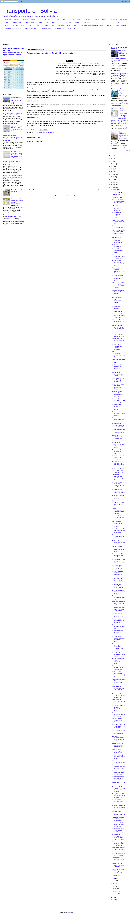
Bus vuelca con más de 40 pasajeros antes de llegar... (118, 379)
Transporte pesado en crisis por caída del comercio (118, 714)
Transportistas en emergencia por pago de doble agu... (117, 278)
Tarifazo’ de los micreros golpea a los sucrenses (118, 750)
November (116, 192)
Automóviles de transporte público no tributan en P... (118, 425)
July (114, 878)
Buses (79, 19)
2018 (112, 179)
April (114, 886)
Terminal (75, 25)
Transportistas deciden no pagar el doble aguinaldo (118, 813)
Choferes (104, 19)
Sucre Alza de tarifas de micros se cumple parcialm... (118, 732)
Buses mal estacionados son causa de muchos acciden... (118, 738)
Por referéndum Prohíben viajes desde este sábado (118, 491)
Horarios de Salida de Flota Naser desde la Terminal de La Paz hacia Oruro (17, 128)
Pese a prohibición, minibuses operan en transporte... (118, 201)
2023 (112, 166)
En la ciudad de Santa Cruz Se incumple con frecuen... (117, 524)
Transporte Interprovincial (30, 28)
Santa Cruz (30, 25)
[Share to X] (43, 130)
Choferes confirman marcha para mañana (118, 496)
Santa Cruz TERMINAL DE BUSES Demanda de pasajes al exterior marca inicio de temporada (12, 138)
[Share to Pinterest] (47, 130)
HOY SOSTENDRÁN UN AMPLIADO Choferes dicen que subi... (118, 232)
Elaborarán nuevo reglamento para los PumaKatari (118, 772)
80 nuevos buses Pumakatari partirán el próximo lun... (118, 354)
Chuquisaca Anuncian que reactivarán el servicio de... (118, 419)
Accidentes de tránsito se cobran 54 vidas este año (118, 536)
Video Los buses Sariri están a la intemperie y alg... (118, 334)
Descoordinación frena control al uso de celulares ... (118, 256)
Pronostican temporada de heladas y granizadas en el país (122, 94)
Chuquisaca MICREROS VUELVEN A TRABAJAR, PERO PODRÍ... (118, 647)
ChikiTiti (97, 19)
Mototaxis (77, 22)
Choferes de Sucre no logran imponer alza (118, 626)
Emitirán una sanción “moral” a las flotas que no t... (118, 591)
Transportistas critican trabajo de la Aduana (118, 620)
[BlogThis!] (41, 130)
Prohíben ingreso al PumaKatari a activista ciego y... (118, 830)
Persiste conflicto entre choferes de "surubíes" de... (118, 567)
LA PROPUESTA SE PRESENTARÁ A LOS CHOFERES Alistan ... (118, 285)
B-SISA (57, 19)
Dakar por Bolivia (116, 132)
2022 (112, 169)
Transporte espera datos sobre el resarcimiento (117, 632)
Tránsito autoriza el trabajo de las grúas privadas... (118, 457)
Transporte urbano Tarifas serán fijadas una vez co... (117, 573)
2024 (112, 164)
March (115, 888)
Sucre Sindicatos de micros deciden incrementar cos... (118, 801)
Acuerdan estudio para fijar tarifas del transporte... (118, 315)
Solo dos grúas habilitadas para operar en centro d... (118, 464)
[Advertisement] (66, 37)
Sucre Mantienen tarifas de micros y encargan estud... (118, 614)
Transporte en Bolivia (30, 11)
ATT (41, 19)
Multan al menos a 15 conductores (118, 245)
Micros (60, 22)
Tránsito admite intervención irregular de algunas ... (117, 407)
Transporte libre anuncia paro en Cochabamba (117, 667)
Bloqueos (71, 19)
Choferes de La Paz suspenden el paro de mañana (118, 859)
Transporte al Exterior (120, 25)
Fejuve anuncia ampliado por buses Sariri (117, 451)
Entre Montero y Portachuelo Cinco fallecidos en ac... (118, 701)
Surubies (45, 25)
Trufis (69, 28)
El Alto (6, 22)
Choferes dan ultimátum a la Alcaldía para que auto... (118, 477)
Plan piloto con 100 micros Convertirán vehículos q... (118, 795)
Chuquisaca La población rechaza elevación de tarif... (118, 766)
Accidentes (8, 19)
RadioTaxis (15, 25)
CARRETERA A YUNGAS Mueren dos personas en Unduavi (118, 511)
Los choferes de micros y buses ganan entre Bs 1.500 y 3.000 (12, 215)
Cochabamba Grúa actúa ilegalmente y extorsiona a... (118, 555)
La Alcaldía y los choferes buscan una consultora (118, 340)
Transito (109, 25)
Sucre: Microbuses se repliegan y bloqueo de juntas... (118, 708)
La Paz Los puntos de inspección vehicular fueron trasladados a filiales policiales (13, 177)
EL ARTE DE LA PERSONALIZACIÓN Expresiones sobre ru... (118, 789)
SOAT (38, 25)
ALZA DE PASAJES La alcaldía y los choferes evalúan (118, 818)
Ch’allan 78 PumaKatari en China (117, 250)
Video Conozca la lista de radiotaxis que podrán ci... (118, 745)
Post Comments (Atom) (71, 196)
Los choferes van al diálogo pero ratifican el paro (118, 870)
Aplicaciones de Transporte (29, 19)
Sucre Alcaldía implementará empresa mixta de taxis (118, 263)
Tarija (53, 25)
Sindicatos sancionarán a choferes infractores (117, 208)
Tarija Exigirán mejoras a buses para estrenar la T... (118, 689)
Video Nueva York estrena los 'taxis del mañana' (118, 824)
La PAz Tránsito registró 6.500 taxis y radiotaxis (118, 865)
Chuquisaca (114, 19)
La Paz (47, 22)
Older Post (101, 190)
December (116, 189)
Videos (76, 28)
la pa (40, 22)
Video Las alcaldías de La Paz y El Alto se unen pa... (118, 321)
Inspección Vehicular (30, 22)
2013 (112, 899)
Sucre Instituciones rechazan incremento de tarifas (118, 661)
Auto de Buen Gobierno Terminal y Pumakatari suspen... (118, 445)
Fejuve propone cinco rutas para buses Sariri (118, 221)
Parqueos (111, 22)
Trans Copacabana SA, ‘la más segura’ (118, 761)
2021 (112, 171)
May (114, 883)
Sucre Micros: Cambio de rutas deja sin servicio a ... (118, 503)
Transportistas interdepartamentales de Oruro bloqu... (118, 639)
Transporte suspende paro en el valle (118, 854)
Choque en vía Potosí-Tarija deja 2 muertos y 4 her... (118, 586)
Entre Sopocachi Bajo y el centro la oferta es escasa (118, 726)
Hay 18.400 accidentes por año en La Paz (118, 542)
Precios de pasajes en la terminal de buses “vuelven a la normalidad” (13, 162)
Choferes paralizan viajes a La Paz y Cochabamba (118, 609)
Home (67, 190)
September (116, 197)
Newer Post (32, 190)
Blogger (70, 912)
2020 (112, 174)
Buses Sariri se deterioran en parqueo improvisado (117, 347)
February (115, 891)
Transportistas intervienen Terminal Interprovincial (117, 309)
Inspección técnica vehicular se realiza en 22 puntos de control (12, 114)
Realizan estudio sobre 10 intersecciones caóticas (117, 394)
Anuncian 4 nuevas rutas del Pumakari (118, 226)
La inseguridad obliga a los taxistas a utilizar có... (118, 360)
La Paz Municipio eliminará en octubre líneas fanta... (117, 367)
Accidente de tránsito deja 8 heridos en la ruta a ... (118, 603)
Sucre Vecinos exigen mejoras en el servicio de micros (118, 561)
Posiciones (114, 75)
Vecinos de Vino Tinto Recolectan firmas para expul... (118, 849)
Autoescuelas (48, 19)
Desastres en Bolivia (117, 89)
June (114, 881)
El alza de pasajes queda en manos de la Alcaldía (118, 843)
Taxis (68, 25)
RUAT (22, 25)
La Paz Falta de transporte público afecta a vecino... (118, 720)
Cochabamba (123, 19)
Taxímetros (61, 25)
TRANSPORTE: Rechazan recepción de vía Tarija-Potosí (118, 484)
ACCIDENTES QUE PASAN (119, 74)
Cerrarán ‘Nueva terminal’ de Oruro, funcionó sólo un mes (16, 100)
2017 (112, 182)
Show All (128, 150)
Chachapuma (87, 19)
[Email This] (40, 130)
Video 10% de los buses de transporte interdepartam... (117, 240)
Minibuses (68, 22)
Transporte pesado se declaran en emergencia (118, 778)
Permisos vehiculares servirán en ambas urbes (118, 807)
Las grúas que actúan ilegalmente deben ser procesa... (118, 530)
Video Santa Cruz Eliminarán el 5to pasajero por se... (118, 517)
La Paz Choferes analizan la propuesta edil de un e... (118, 549)
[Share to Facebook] (45, 130)
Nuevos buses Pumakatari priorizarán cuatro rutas (118, 215)
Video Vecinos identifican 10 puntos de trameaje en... (118, 674)
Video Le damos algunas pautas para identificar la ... (118, 328)
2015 (112, 187)
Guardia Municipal (16, 22)
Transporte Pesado (46, 28)
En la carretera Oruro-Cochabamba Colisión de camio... (117, 301)
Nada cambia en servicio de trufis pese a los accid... (118, 580)
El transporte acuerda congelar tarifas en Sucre (118, 597)
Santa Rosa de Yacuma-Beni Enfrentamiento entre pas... (117, 437)
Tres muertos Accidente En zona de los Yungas (118, 400)
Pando (103, 22)
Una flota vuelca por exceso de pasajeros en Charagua (118, 386)
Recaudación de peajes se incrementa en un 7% (118, 270)
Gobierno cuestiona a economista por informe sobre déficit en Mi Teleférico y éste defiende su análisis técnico (119, 115)
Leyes (53, 22)
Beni (64, 19)
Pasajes (119, 22)
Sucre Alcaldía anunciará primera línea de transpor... (118, 654)
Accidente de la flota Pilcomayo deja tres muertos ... (118, 470)
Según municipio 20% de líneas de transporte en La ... (118, 431)
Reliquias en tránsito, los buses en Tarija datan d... (118, 413)
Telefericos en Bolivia (118, 109)
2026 (112, 158)
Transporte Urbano (59, 28)
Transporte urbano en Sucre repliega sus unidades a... (118, 695)
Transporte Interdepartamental (13, 28)
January (115, 894)
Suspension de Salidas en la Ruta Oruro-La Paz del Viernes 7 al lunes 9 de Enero (17, 155)
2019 (112, 177)
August (115, 875)
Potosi (6, 25)
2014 (112, 897)
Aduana (16, 19)
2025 (112, 161)
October (115, 194)
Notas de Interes (87, 22)
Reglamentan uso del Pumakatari (118, 783)
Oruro (96, 22)
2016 (112, 184)
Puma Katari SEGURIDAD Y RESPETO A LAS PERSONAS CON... (118, 837)
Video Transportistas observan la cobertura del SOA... (118, 681)
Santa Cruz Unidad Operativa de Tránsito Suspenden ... (118, 292)
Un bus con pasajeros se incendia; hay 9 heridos (118, 756)
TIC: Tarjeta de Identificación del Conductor (92, 25)
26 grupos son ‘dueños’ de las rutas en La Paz (117, 374)
